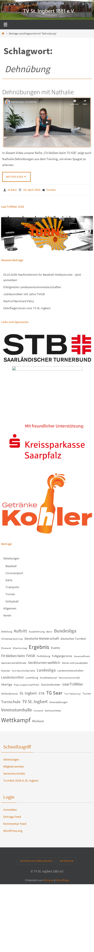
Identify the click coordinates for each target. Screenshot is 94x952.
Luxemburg (31, 676)
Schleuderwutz (9, 692)
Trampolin (12, 586)
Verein (7, 614)
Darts (8, 579)
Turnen (51, 189)
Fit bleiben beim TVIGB (18, 654)
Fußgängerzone (62, 655)
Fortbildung (43, 655)
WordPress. (62, 879)
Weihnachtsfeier (53, 709)
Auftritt (20, 630)
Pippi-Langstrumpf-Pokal (26, 683)
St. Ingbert (28, 692)
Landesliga (46, 669)
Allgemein (9, 607)
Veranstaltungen (58, 701)
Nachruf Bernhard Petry (18, 300)
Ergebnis (39, 645)
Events (55, 647)
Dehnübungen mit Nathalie (38, 92)
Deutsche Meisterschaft (41, 637)
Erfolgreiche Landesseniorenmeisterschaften (32, 286)
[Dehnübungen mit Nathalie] (47, 122)
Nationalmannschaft (69, 676)
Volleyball (12, 600)
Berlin (49, 630)
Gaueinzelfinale (82, 655)
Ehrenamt (6, 647)
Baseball (11, 565)
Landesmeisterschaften (70, 669)
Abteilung (6, 630)
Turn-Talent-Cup (72, 692)
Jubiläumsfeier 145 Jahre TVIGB (24, 293)
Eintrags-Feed (12, 816)
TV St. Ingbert (35, 700)
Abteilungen (11, 557)
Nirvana (48, 879)
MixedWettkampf (48, 676)
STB (41, 692)
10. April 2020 (31, 189)
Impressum (66, 859)
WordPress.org (12, 830)
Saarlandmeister (51, 683)
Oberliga (6, 683)
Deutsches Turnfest (73, 637)
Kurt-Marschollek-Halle (23, 669)
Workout (38, 720)
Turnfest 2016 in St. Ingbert (20, 780)
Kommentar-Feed (14, 823)
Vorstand (38, 709)
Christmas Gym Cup (12, 637)
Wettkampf (15, 719)
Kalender (5, 669)
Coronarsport (14, 572)
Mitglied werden (13, 765)
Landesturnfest (12, 676)
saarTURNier (72, 683)
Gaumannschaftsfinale (13, 662)
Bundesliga (65, 630)
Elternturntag (20, 647)
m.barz (12, 189)
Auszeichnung (37, 630)
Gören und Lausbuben (75, 662)
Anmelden (10, 809)
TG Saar (54, 691)
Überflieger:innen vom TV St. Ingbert (26, 307)
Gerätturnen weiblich (44, 661)
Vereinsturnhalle (16, 709)
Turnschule (10, 700)
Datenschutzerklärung (36, 859)
